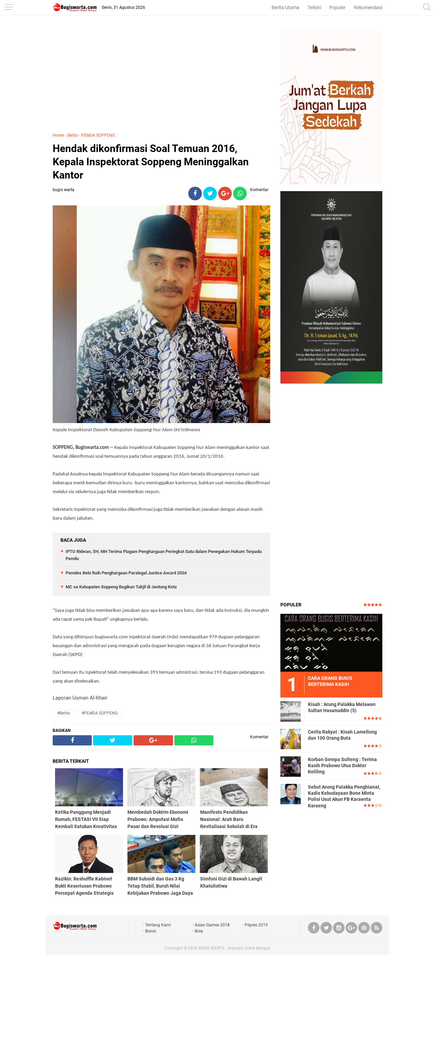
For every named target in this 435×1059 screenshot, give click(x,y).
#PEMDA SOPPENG (100, 713)
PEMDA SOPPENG (98, 135)
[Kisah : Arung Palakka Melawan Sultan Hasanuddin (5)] (290, 711)
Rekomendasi (368, 7)
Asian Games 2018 (212, 925)
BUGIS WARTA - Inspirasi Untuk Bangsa (234, 948)
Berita (72, 135)
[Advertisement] (161, 77)
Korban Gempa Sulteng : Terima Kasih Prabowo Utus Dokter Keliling (342, 765)
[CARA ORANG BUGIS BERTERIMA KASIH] (331, 642)
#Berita (63, 713)
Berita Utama (285, 7)
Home (58, 135)
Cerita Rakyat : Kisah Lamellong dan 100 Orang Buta (342, 735)
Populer (337, 7)
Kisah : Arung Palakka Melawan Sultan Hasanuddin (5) (342, 707)
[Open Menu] (8, 7)
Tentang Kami (158, 925)
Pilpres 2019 (256, 925)
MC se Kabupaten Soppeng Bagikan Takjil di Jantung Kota (121, 586)
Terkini (314, 7)
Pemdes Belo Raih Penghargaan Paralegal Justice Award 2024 (126, 572)
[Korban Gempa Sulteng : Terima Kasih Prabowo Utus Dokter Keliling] (290, 766)
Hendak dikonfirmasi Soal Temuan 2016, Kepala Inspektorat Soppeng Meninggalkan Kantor (151, 161)
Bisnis (150, 931)
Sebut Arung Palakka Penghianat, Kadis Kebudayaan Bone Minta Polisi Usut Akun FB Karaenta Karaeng (344, 796)
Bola (199, 931)
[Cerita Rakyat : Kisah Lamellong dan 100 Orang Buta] (290, 739)
